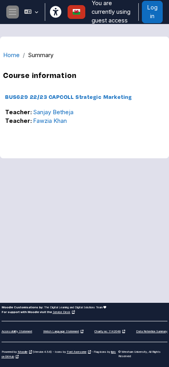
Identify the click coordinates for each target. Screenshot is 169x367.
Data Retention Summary (151, 331)
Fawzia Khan (50, 120)
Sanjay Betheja (53, 112)
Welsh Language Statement (61, 331)
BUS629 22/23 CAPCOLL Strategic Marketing (68, 96)
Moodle (23, 352)
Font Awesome (76, 352)
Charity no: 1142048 (107, 331)
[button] (31, 12)
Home (11, 55)
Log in (152, 12)
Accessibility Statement (17, 331)
